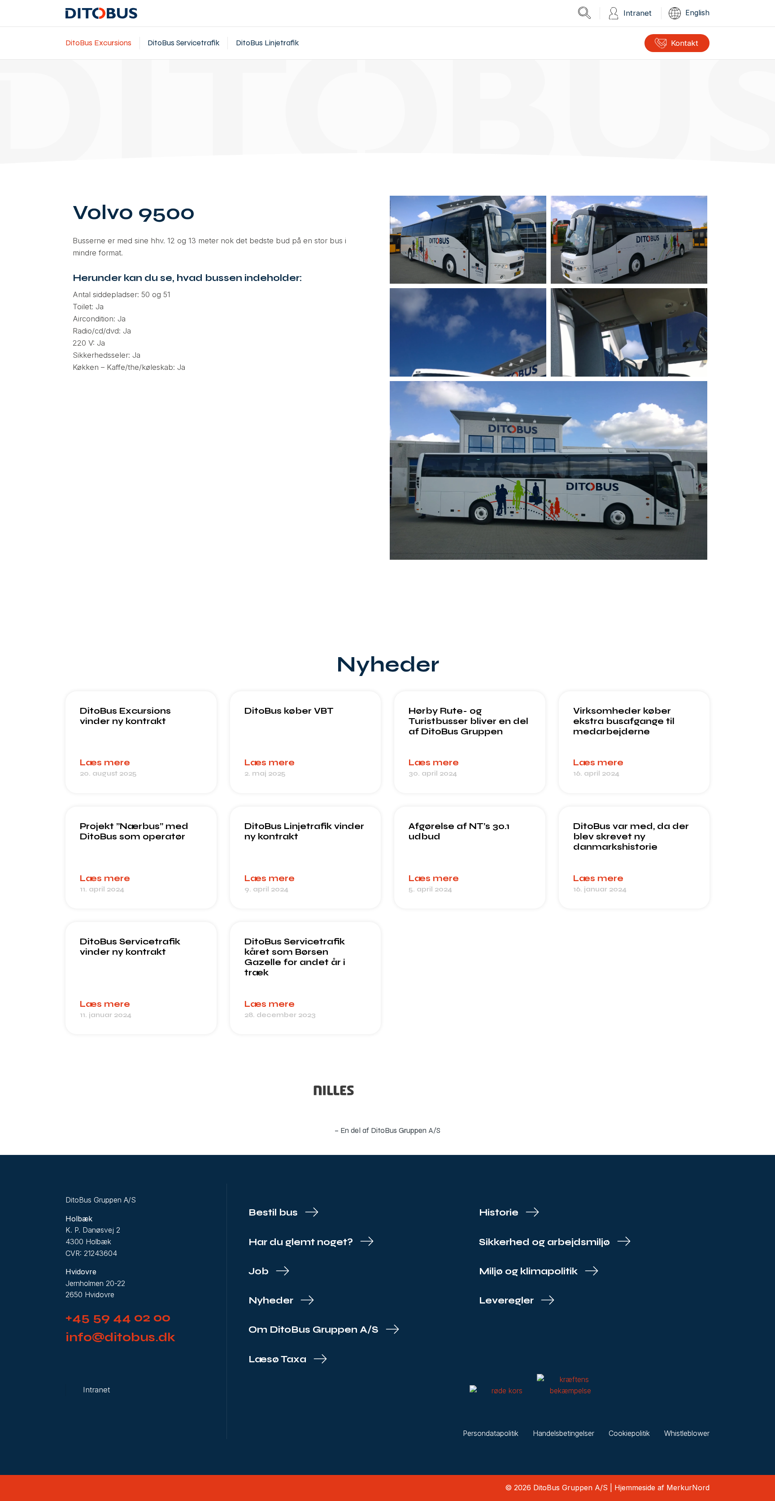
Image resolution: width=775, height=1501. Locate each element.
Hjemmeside (634, 1487)
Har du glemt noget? (301, 1242)
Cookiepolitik (629, 1433)
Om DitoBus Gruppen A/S (314, 1329)
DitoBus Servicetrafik (183, 43)
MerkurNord (688, 1487)
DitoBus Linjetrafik (267, 43)
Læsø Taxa (278, 1359)
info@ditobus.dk (120, 1337)
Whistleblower (687, 1433)
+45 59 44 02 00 (117, 1317)
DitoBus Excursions (98, 43)
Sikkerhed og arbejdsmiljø (545, 1242)
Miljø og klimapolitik (529, 1271)
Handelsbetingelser (563, 1433)
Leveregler (507, 1300)
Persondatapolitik (490, 1433)
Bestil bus (274, 1212)
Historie (500, 1212)
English (697, 12)
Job (259, 1271)
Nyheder (272, 1300)
